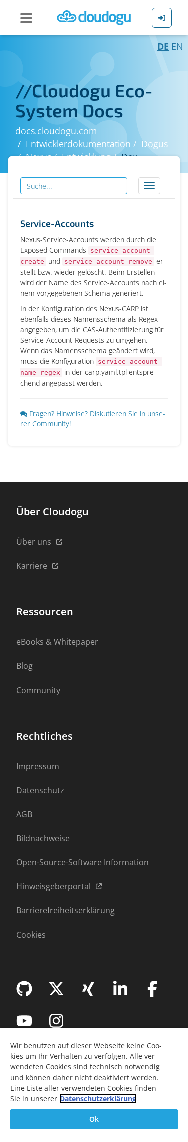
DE (163, 46)
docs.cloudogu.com (56, 131)
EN (177, 46)
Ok (94, 1119)
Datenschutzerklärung (98, 1098)
